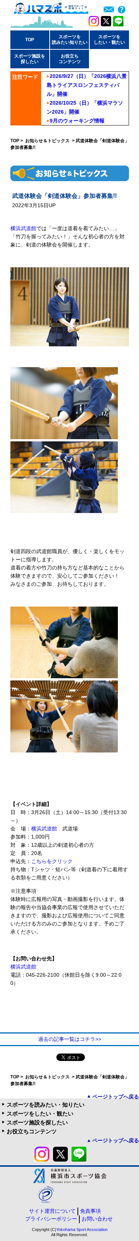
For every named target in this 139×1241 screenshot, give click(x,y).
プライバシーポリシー (51, 1219)
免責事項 (90, 1211)
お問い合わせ (97, 1219)
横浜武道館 (23, 228)
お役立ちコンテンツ (32, 1131)
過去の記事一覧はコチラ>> (69, 1039)
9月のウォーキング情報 (77, 121)
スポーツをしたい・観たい (40, 1113)
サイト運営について (52, 1211)
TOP (29, 39)
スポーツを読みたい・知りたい (46, 1104)
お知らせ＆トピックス (48, 140)
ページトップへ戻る (115, 1097)
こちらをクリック (52, 861)
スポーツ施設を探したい (37, 1122)
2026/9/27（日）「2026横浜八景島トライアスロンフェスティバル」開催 (87, 85)
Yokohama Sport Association (81, 1229)
